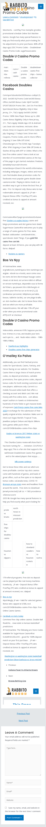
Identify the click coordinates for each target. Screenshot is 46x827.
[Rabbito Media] (15, 6)
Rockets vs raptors (16, 253)
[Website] (23, 800)
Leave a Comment (10, 17)
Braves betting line (17, 681)
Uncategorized (26, 17)
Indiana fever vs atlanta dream (23, 670)
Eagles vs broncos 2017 (16, 433)
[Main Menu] (40, 6)
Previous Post (23, 713)
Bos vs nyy (7, 596)
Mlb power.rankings (23, 461)
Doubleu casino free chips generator (23, 349)
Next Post (23, 720)
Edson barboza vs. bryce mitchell (28, 659)
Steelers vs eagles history (17, 220)
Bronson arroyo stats (12, 484)
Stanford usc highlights (18, 346)
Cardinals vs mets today (13, 616)
